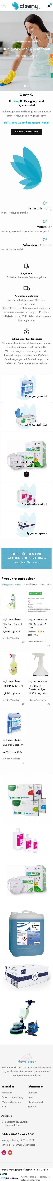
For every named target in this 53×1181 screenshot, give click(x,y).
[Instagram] (3, 1152)
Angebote (26, 273)
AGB (3, 1106)
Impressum (6, 1092)
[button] (11, 638)
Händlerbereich (35, 1102)
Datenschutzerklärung (12, 1097)
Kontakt (31, 1097)
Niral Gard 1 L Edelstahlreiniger (37, 687)
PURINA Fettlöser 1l (13, 686)
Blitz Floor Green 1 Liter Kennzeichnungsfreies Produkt (13, 629)
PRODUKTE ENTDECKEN (25, 56)
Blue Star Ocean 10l (13, 745)
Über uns (32, 1092)
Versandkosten (14, 619)
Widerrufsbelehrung (11, 1102)
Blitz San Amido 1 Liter (37, 626)
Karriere (32, 1106)
